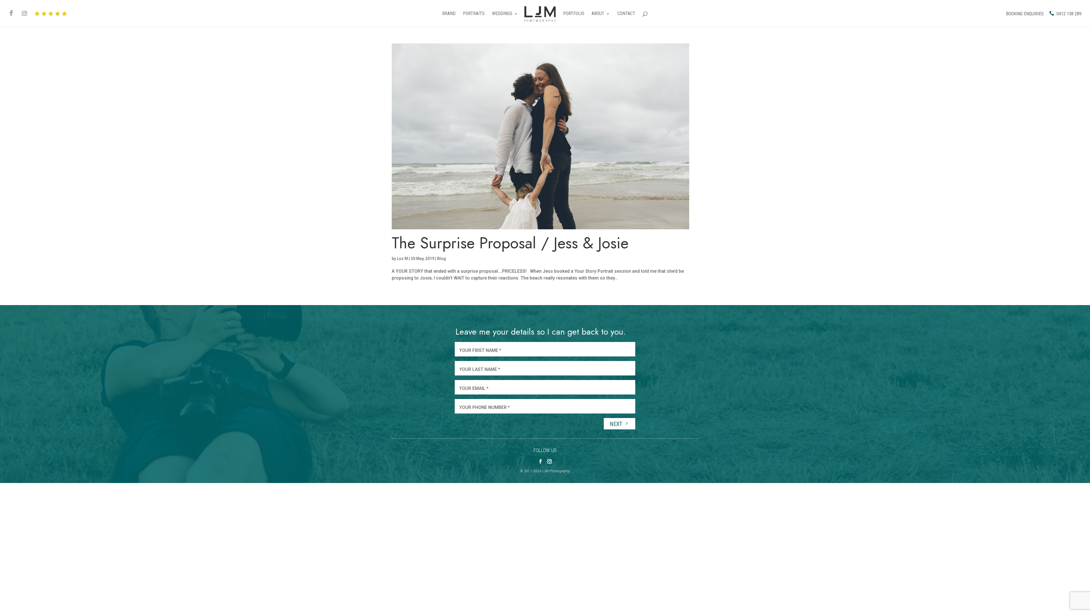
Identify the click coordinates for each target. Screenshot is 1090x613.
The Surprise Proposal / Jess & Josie (510, 243)
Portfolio (573, 14)
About (598, 14)
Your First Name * (480, 350)
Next (617, 424)
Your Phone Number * (484, 407)
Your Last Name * (479, 369)
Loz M (402, 258)
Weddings (502, 14)
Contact (626, 14)
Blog (441, 258)
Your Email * (474, 388)
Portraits (474, 14)
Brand (449, 14)
